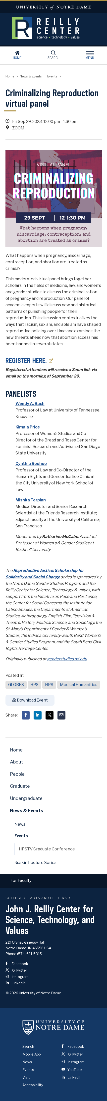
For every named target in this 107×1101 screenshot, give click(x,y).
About (16, 761)
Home (17, 58)
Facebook (19, 964)
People (17, 774)
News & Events (31, 76)
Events (52, 76)
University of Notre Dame (53, 7)
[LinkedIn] (38, 715)
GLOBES (16, 684)
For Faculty (20, 880)
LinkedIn (18, 983)
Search (53, 58)
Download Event (32, 700)
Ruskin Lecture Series (35, 862)
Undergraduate (26, 798)
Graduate (20, 786)
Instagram (20, 977)
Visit (26, 1077)
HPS (34, 684)
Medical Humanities (78, 684)
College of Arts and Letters (36, 898)
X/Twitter (19, 970)
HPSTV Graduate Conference (47, 849)
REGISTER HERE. (26, 360)
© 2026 (11, 993)
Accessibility (32, 1085)
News (19, 824)
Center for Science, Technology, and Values (53, 28)
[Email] (61, 715)
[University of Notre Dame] (53, 1027)
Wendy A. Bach (30, 403)
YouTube (74, 1070)
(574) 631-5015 (29, 954)
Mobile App (31, 1054)
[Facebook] (26, 715)
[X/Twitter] (50, 715)
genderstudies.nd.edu (67, 659)
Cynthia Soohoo (31, 463)
